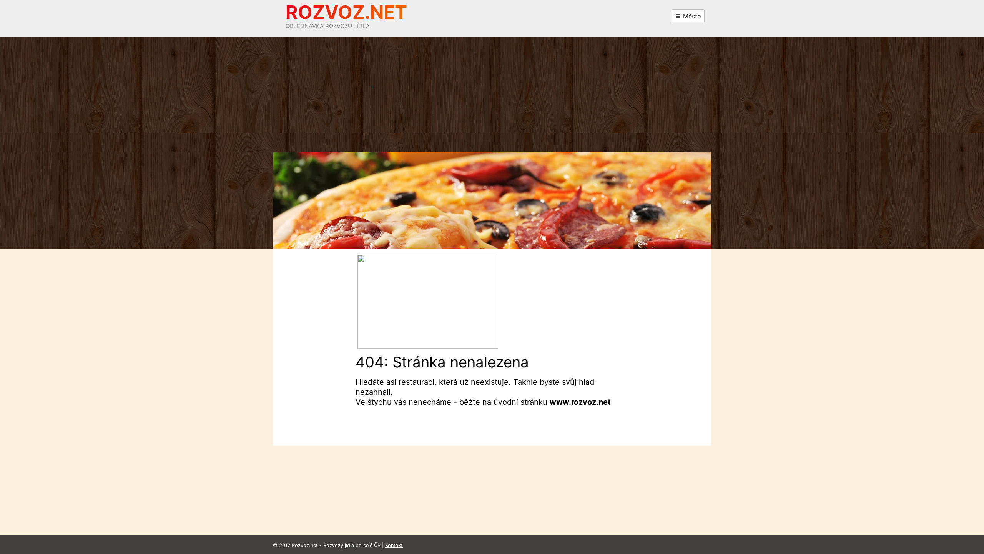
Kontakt (394, 545)
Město (691, 16)
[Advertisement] (492, 95)
